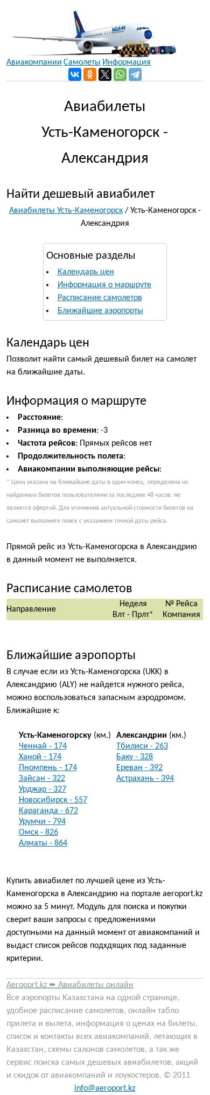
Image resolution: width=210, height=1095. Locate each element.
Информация (126, 62)
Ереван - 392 (139, 768)
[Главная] (91, 28)
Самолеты (82, 62)
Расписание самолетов (100, 298)
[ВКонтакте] (74, 74)
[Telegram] (135, 74)
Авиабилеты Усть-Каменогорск (66, 210)
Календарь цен (86, 272)
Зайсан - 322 (42, 778)
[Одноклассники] (89, 74)
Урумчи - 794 (42, 821)
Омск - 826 (38, 832)
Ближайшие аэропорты (100, 311)
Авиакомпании (34, 62)
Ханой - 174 (40, 757)
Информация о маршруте (104, 285)
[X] (105, 74)
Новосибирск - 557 (53, 800)
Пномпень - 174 (48, 768)
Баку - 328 (134, 757)
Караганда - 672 (48, 811)
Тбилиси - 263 (142, 746)
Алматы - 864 (43, 843)
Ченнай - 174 (43, 746)
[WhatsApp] (120, 74)
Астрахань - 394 (145, 778)
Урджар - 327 (42, 789)
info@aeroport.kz (104, 1088)
